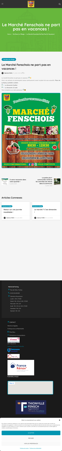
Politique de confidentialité (35, 448)
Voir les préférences (31, 443)
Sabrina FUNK (8, 73)
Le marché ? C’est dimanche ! (45, 211)
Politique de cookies (24, 448)
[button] (59, 420)
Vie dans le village (19, 34)
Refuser (31, 438)
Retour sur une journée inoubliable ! (13, 211)
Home (9, 34)
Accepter (31, 433)
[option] (15, 211)
